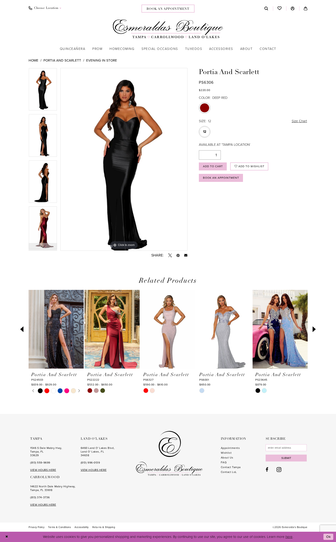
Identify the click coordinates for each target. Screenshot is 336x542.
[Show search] (266, 8)
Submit (286, 458)
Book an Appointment (221, 178)
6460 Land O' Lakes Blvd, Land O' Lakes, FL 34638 (98, 451)
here (289, 536)
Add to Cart (213, 166)
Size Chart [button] (299, 121)
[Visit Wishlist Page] (279, 8)
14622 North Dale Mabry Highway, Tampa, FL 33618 (52, 488)
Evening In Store (101, 60)
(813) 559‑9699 (40, 463)
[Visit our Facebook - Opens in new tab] (267, 469)
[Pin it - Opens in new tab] (178, 255)
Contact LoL (229, 472)
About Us (227, 458)
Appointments (230, 448)
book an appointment (168, 9)
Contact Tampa (231, 467)
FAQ (224, 462)
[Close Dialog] (7, 537)
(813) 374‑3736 (40, 497)
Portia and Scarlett (62, 60)
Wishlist (226, 453)
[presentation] (56, 329)
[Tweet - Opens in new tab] (170, 255)
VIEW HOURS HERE (43, 470)
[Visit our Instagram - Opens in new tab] (279, 469)
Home (33, 60)
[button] (292, 8)
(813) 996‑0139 (90, 463)
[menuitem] (45, 8)
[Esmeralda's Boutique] (168, 28)
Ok (328, 536)
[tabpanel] (43, 91)
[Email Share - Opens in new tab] (185, 255)
